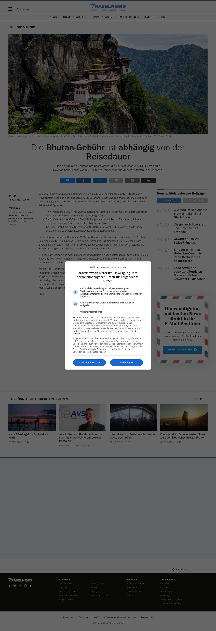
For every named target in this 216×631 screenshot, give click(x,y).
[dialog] (108, 315)
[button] (108, 312)
